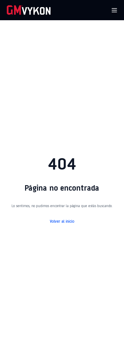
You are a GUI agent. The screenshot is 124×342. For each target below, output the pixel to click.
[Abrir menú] (114, 10)
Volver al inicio (62, 222)
